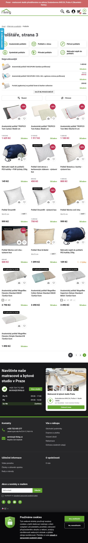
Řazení (24, 98)
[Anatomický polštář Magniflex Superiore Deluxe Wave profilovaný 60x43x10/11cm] (71, 300)
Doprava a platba (53, 433)
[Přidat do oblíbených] (24, 118)
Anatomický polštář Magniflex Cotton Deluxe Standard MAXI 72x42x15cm (43, 293)
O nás (48, 463)
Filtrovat (68, 98)
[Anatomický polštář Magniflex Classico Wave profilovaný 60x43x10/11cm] (9, 300)
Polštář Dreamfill (8, 210)
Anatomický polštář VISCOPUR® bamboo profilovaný (31, 67)
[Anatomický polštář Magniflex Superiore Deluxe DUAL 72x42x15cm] (65, 300)
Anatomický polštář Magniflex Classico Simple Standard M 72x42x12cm (14, 336)
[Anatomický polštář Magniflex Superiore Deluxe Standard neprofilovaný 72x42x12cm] (68, 300)
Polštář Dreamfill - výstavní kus (43, 210)
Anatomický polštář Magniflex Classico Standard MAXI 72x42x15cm (14, 293)
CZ (5, 509)
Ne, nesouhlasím (74, 525)
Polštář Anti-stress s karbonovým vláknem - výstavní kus (44, 169)
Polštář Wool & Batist (39, 250)
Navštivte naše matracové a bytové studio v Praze (18, 375)
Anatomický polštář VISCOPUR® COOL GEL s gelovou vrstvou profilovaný (38, 76)
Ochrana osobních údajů (56, 445)
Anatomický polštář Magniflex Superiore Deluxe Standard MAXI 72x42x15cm (72, 293)
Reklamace (50, 441)
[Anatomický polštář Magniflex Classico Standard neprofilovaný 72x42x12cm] (6, 300)
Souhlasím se (21, 496)
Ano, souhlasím (74, 519)
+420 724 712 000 (16, 388)
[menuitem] (5, 509)
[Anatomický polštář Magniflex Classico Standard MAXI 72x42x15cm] (3, 300)
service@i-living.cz (16, 390)
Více (35, 389)
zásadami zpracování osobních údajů (26, 496)
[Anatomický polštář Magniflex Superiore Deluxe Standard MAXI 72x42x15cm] (61, 300)
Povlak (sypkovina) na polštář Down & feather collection (32, 86)
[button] (44, 92)
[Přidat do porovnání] (19, 118)
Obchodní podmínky (54, 429)
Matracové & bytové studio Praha (61, 394)
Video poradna (8, 463)
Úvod (3, 26)
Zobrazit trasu (66, 407)
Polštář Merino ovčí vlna (70, 210)
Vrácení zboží (51, 437)
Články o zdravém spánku (12, 467)
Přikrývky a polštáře (14, 26)
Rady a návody (8, 471)
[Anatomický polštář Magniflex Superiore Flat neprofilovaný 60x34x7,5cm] (74, 300)
